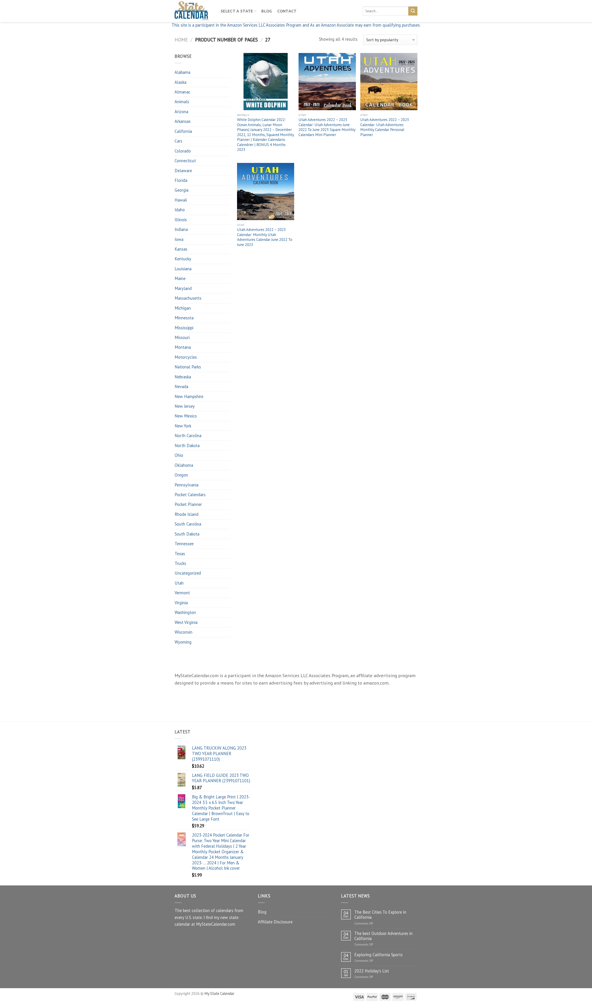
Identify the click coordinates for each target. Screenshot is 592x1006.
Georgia (181, 190)
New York (183, 426)
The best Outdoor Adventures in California (383, 936)
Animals (182, 101)
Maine (180, 278)
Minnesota (184, 318)
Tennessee (184, 543)
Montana (183, 347)
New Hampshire (189, 396)
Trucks (180, 563)
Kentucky (183, 259)
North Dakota (187, 445)
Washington (185, 612)
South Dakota (187, 534)
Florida (181, 180)
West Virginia (186, 622)
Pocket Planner (188, 504)
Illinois (181, 219)
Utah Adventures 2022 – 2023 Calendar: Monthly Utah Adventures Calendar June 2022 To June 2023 (264, 237)
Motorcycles (186, 357)
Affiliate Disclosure (275, 922)
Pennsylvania (186, 485)
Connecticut (185, 160)
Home (181, 39)
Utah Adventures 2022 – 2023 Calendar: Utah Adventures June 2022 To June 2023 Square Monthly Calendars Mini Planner (327, 127)
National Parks (188, 367)
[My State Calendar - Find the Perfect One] (194, 11)
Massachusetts (188, 298)
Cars (178, 141)
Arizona (181, 111)
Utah (179, 583)
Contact (287, 11)
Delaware (183, 170)
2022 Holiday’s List (371, 970)
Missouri (182, 337)
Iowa (179, 239)
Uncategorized (188, 573)
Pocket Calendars (190, 494)
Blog (266, 11)
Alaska (180, 82)
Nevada (181, 386)
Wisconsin (183, 632)
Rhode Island (186, 514)
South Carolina (188, 524)
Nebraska (183, 377)
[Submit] (412, 10)
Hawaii (181, 200)
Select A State (237, 11)
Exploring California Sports (378, 954)
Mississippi (184, 327)
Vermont (182, 592)
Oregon (181, 475)
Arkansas (183, 121)
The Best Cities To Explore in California (380, 914)
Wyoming (183, 642)
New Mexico (186, 416)
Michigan (183, 308)
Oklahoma (184, 465)
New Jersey (185, 406)
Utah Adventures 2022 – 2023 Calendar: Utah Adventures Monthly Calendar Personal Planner (384, 127)
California (183, 131)
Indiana (181, 229)
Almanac (182, 92)
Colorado (183, 151)
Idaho (180, 209)
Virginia (181, 602)
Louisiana (183, 268)
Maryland (183, 288)
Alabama (182, 72)
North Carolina (188, 435)
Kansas (181, 249)
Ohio (179, 455)
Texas (180, 553)
